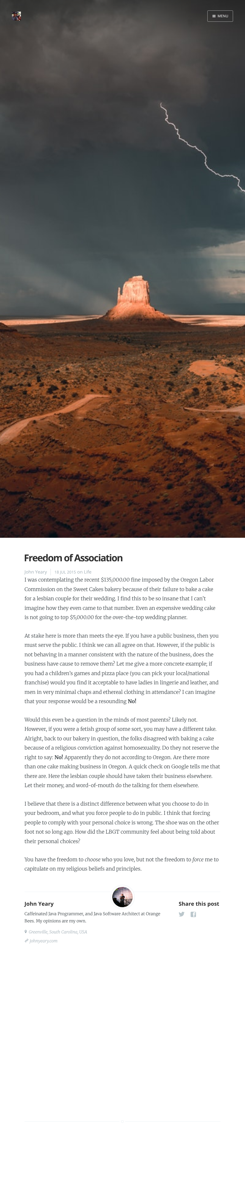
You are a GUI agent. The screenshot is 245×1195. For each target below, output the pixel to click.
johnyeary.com (43, 941)
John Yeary (35, 572)
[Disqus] (122, 1026)
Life (88, 572)
